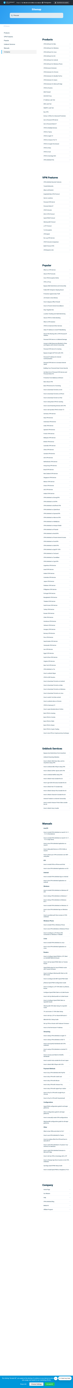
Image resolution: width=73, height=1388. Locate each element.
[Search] (12, 15)
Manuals (6, 48)
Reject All (23, 1384)
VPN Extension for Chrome (51, 72)
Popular (6, 40)
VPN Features (8, 36)
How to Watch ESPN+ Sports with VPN (54, 770)
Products (7, 33)
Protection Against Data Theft (52, 294)
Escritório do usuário (62, 2)
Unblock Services (9, 44)
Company (7, 52)
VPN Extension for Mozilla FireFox (53, 76)
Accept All (49, 1384)
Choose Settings (36, 1384)
